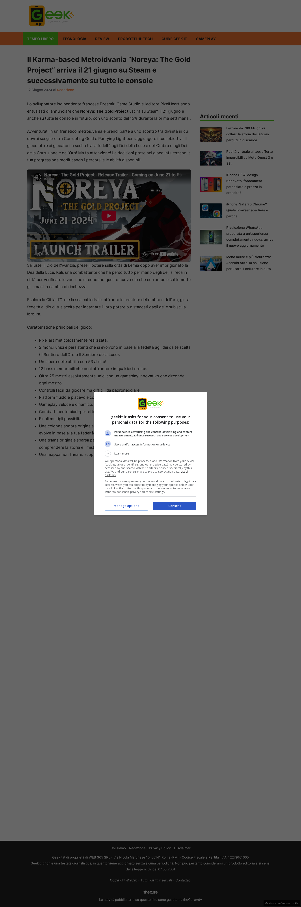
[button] (150, 454)
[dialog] (150, 453)
